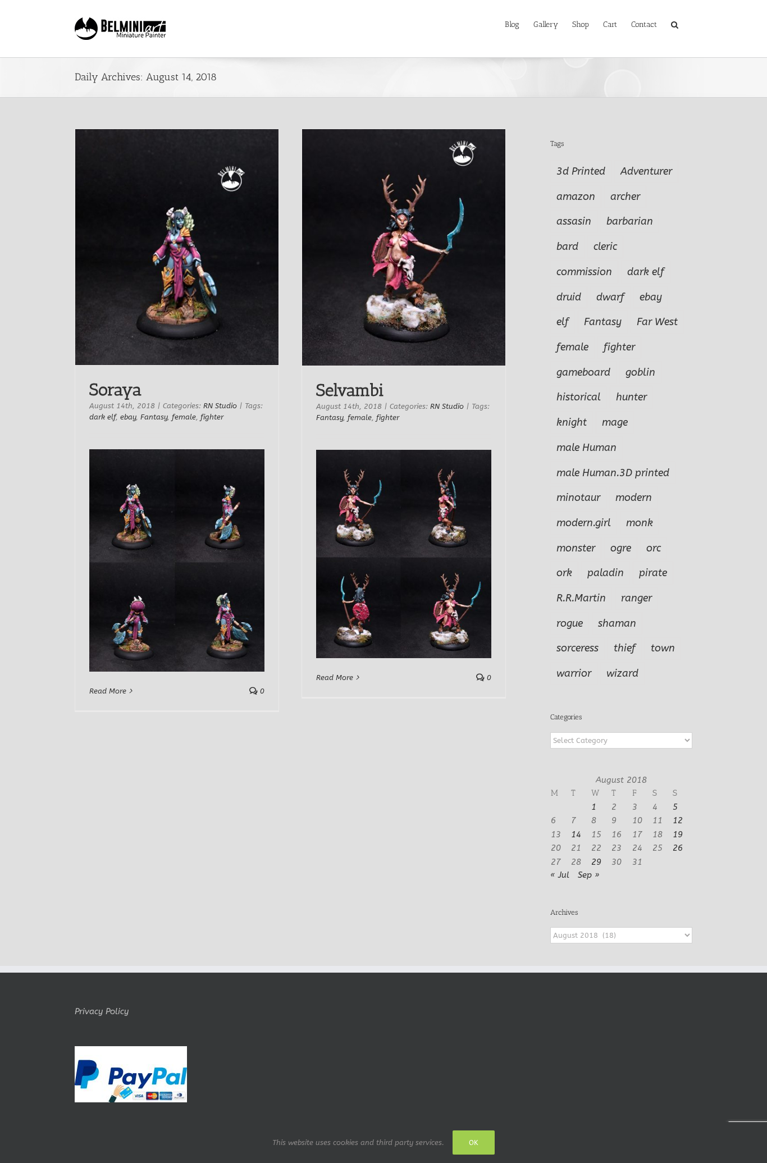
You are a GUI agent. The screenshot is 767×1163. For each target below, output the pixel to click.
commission (584, 272)
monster (575, 548)
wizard (622, 673)
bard (567, 246)
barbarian (629, 221)
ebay (128, 417)
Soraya (115, 390)
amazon (575, 196)
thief (625, 648)
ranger (636, 598)
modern (633, 497)
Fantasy (153, 417)
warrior (573, 673)
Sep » (589, 875)
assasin (573, 221)
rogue (569, 623)
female (184, 417)
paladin (605, 573)
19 (678, 834)
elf (562, 322)
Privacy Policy (102, 1011)
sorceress (577, 648)
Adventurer (646, 171)
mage (615, 422)
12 (678, 820)
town (663, 648)
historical (578, 397)
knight (571, 422)
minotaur (578, 497)
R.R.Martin (581, 598)
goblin (640, 372)
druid (568, 297)
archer (625, 196)
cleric (605, 246)
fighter (211, 417)
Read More (107, 691)
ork (564, 573)
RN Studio (220, 406)
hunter (631, 397)
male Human (586, 447)
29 (596, 862)
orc (653, 548)
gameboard (583, 372)
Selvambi (349, 390)
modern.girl (583, 523)
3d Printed (580, 171)
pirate (653, 573)
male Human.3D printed (612, 473)
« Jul (559, 875)
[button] (674, 23)
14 (576, 834)
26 (678, 848)
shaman (617, 623)
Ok (473, 1142)
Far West (657, 322)
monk (639, 523)
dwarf (610, 297)
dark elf (102, 417)
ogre (620, 548)
